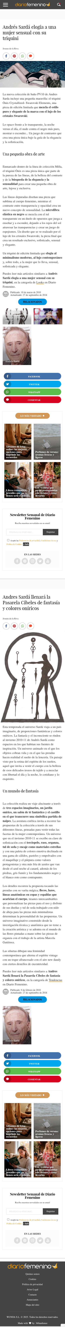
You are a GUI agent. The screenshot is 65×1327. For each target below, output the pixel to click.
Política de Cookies (14, 544)
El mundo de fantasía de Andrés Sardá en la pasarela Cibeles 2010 (47, 316)
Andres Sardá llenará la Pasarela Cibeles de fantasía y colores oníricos (16, 316)
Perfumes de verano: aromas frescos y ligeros (46, 454)
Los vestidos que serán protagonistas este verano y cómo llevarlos (46, 491)
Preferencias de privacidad (29, 540)
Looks (40, 282)
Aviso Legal (32, 1289)
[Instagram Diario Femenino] (32, 561)
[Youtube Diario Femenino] (47, 561)
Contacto (32, 1294)
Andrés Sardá (12, 361)
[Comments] (30, 56)
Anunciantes (32, 1299)
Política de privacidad (32, 1284)
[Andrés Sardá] (17, 364)
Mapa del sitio (32, 1304)
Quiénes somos (33, 1273)
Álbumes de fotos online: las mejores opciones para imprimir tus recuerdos (16, 452)
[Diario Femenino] (32, 6)
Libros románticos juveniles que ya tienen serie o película (18, 492)
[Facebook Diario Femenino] (17, 561)
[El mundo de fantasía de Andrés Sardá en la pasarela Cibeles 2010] (48, 323)
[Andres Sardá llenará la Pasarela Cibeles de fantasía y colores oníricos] (17, 323)
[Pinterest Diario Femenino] (24, 561)
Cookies (32, 1279)
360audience (41, 1323)
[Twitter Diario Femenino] (40, 561)
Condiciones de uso (48, 540)
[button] (9, 6)
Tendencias (55, 980)
